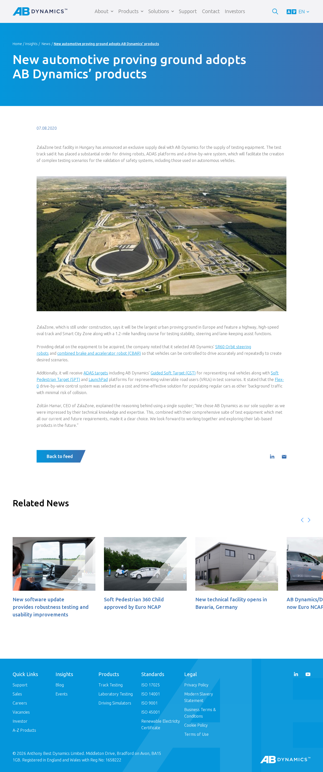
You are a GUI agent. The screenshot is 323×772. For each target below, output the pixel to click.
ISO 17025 (150, 685)
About (102, 11)
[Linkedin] (272, 456)
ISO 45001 (150, 712)
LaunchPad (98, 379)
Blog (60, 685)
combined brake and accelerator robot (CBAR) (99, 353)
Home (17, 44)
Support (188, 11)
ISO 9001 (149, 703)
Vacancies (21, 712)
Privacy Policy (196, 685)
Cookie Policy (196, 725)
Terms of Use (196, 734)
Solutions (158, 11)
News (46, 44)
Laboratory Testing (115, 694)
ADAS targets (96, 373)
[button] (302, 520)
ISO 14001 (150, 694)
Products (128, 11)
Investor (20, 721)
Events (62, 694)
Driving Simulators (114, 703)
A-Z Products (24, 730)
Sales (17, 694)
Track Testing (110, 685)
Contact (211, 11)
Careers (20, 703)
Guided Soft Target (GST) (173, 373)
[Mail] (284, 457)
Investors (235, 11)
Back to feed (60, 456)
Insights (31, 44)
